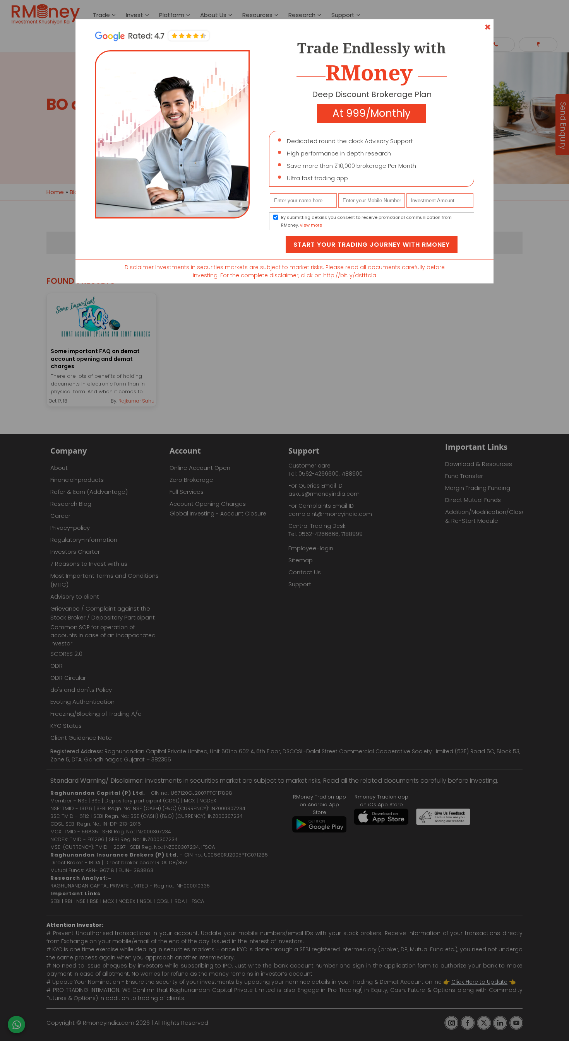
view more (311, 225)
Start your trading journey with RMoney (371, 244)
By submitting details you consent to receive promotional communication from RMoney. (366, 221)
